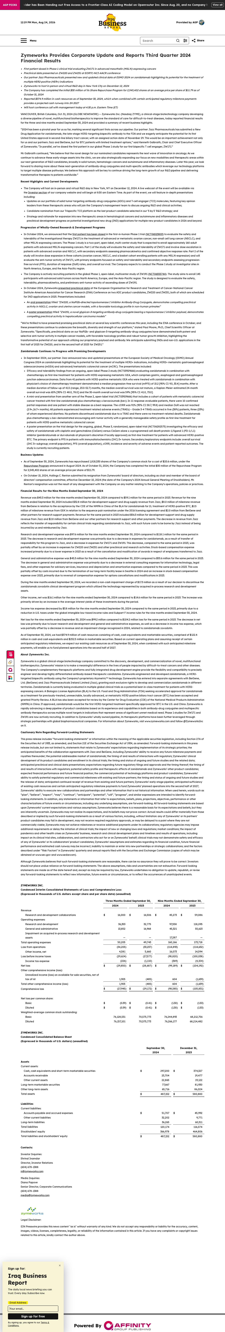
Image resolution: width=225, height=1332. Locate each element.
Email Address (17, 1302)
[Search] (178, 40)
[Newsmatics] (10, 677)
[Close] (59, 1265)
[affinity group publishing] (10, 670)
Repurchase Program (36, 465)
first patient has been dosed (88, 234)
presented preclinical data (74, 288)
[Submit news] (10, 654)
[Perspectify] (10, 662)
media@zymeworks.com (35, 1195)
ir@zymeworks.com (32, 1171)
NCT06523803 (154, 234)
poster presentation (40, 312)
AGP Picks (10, 4)
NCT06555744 (157, 274)
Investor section (37, 192)
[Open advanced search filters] (185, 40)
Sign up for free (33, 1316)
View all (217, 4)
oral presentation (40, 302)
